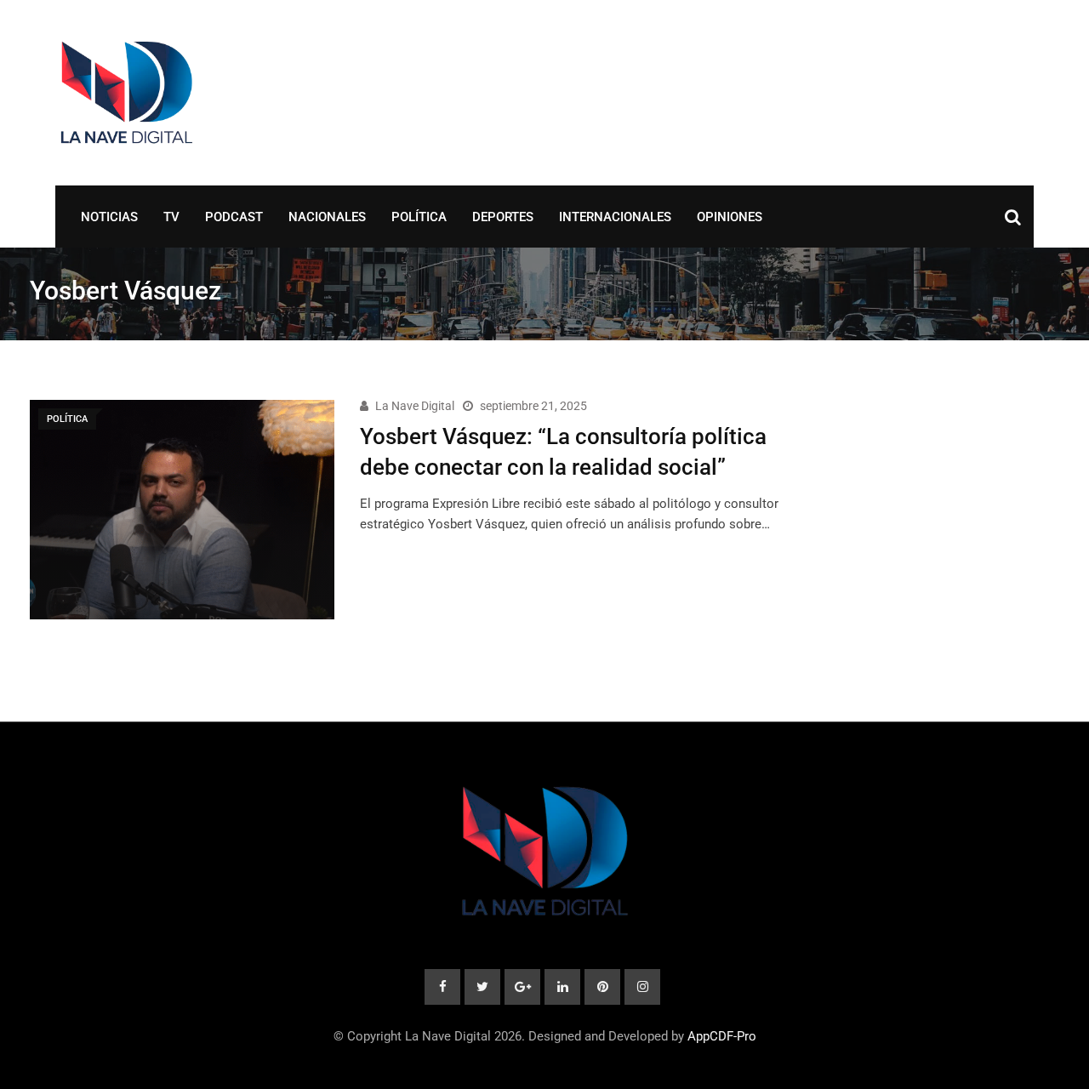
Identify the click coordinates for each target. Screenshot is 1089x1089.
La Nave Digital (414, 406)
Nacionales (327, 217)
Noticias (109, 217)
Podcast (234, 217)
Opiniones (729, 217)
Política (419, 217)
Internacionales (615, 217)
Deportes (502, 217)
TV (171, 217)
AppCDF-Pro (721, 1036)
